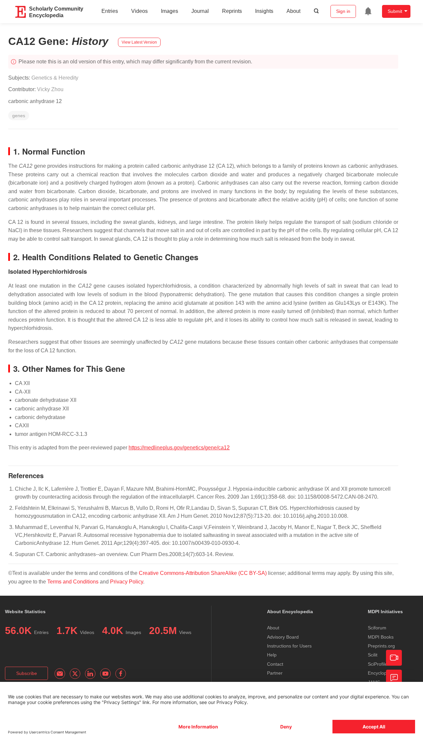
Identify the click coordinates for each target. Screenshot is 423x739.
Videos (139, 11)
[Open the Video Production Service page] (394, 658)
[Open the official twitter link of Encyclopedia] (75, 673)
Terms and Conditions (72, 581)
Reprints (232, 11)
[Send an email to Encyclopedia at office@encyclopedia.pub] (60, 673)
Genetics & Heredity (54, 78)
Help (272, 654)
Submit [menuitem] (395, 11)
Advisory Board (283, 637)
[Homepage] (21, 12)
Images (169, 11)
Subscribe (26, 673)
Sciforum (377, 627)
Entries (109, 11)
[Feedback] (394, 678)
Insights (264, 11)
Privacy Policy (126, 581)
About (293, 11)
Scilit (372, 654)
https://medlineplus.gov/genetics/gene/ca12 (179, 447)
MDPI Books (381, 637)
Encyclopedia (382, 673)
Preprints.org (381, 646)
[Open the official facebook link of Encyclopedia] (120, 673)
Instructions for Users (289, 646)
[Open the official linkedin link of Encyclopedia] (90, 673)
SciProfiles (379, 664)
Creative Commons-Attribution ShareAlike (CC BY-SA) (203, 573)
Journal (200, 11)
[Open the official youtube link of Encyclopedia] (105, 673)
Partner (275, 673)
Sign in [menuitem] (343, 11)
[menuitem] (368, 11)
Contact (275, 664)
